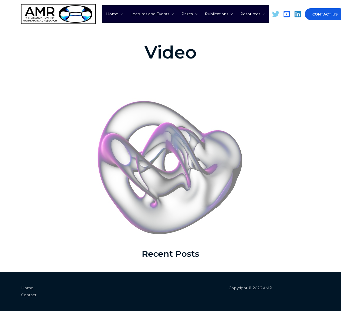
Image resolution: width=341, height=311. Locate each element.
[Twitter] (276, 14)
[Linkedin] (298, 14)
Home (112, 14)
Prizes (187, 14)
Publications (216, 14)
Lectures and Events (150, 14)
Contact (28, 294)
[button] (318, 14)
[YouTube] (287, 14)
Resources (250, 14)
